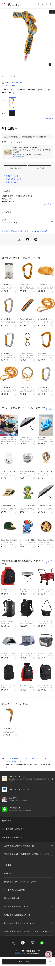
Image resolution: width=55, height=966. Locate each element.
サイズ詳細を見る (47, 118)
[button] (27, 41)
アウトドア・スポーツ (30, 758)
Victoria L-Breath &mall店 (14, 82)
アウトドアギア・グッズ (14, 761)
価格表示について (12, 176)
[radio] (12, 102)
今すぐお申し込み (18, 156)
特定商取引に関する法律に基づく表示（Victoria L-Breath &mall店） (25, 231)
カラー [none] (4, 100)
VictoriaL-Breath (13, 758)
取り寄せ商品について (13, 179)
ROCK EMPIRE (10, 86)
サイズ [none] (4, 113)
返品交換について (12, 182)
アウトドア (45, 758)
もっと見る (47, 204)
